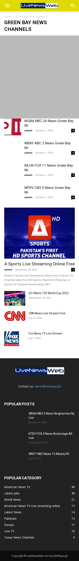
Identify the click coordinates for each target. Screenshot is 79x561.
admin (28, 130)
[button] (7, 5)
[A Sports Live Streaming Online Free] (39, 233)
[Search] (73, 5)
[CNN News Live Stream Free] (14, 316)
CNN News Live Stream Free (47, 313)
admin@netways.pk (48, 386)
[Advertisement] (39, 77)
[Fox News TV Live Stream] (11, 338)
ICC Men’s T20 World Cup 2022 (49, 293)
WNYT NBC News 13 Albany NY (49, 454)
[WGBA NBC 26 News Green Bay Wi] (12, 127)
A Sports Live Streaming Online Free (39, 263)
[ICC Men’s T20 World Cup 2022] (14, 298)
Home (8, 16)
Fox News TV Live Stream (45, 333)
